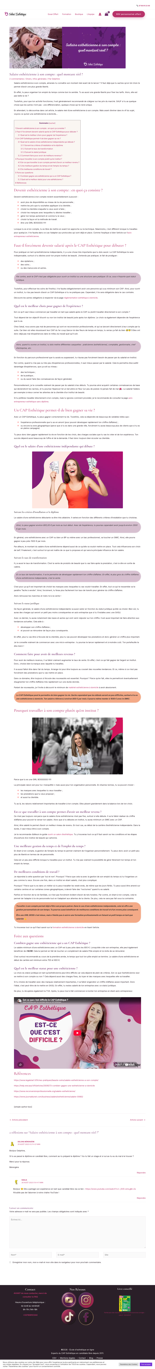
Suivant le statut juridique (33, 152)
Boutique (79, 14)
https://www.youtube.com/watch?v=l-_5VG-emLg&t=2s (110, 1189)
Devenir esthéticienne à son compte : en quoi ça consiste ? (40, 128)
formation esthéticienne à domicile (68, 927)
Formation (66, 14)
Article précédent (19, 1120)
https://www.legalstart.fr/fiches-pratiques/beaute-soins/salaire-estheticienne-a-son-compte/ (56, 1080)
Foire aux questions (24, 172)
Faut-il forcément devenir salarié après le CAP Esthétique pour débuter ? (46, 132)
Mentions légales (67, 1358)
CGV (54, 1358)
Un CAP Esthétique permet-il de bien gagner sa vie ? (38, 138)
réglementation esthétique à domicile (81, 298)
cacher (52, 123)
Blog (91, 1358)
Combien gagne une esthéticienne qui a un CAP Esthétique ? (44, 176)
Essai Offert (53, 14)
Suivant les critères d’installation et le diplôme (42, 145)
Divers (29, 79)
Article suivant (137, 1120)
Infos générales (40, 79)
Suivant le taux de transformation (37, 149)
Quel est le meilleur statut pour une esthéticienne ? (40, 179)
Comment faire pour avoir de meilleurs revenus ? (40, 155)
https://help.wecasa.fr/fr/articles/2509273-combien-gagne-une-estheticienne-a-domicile (54, 1086)
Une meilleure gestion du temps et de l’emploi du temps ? (43, 166)
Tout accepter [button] (146, 1364)
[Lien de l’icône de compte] (100, 14)
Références (20, 183)
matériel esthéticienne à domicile (83, 687)
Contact (82, 1358)
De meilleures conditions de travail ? (35, 169)
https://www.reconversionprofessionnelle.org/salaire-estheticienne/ (44, 1091)
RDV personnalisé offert (128, 14)
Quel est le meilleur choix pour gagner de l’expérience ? (42, 135)
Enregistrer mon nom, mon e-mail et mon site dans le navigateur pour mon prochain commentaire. (57, 1262)
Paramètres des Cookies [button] (128, 1364)
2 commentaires (16, 79)
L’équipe (90, 14)
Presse (100, 1358)
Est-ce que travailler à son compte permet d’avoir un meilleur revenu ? (48, 162)
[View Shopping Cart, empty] (106, 14)
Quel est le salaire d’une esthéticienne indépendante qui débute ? (46, 142)
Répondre (141, 1173)
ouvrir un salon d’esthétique (60, 834)
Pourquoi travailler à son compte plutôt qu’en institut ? (38, 159)
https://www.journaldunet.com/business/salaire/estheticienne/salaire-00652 (48, 1097)
